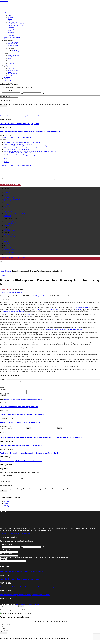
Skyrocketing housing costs (83, 307)
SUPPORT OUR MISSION (10, 185)
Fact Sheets (11, 47)
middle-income (53, 309)
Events (6, 65)
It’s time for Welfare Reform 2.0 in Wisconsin (18, 153)
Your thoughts (5, 393)
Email (2, 387)
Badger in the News (14, 55)
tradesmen (79, 309)
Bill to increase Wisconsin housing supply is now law (19, 407)
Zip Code (3, 389)
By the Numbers (13, 45)
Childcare (11, 32)
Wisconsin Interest (17, 52)
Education (11, 17)
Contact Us (7, 80)
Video (9, 60)
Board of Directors (13, 70)
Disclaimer (29, 604)
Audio (10, 62)
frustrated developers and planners (13, 311)
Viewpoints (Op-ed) (14, 43)
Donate (6, 78)
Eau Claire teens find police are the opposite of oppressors (21, 155)
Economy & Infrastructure (16, 25)
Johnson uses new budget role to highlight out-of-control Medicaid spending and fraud (30, 151)
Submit (3, 395)
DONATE (3, 259)
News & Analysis (13, 42)
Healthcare (11, 30)
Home (6, 12)
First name (3, 625)
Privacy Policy (20, 604)
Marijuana (11, 34)
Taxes (9, 15)
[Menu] (1, 261)
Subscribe (3, 106)
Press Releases (12, 57)
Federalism (11, 27)
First (21, 93)
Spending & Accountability (16, 24)
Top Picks (7, 77)
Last (43, 93)
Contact (6, 162)
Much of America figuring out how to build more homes (20, 422)
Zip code (3, 631)
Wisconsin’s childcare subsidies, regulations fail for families (22, 116)
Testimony (11, 63)
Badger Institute (7, 289)
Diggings (14, 50)
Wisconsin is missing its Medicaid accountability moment (21, 461)
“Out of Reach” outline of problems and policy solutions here (63, 329)
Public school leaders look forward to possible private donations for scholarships (30, 453)
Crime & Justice (13, 22)
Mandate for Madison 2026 (12, 37)
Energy (10, 20)
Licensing (11, 29)
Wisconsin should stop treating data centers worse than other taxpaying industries (30, 132)
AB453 (29, 314)
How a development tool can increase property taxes (19, 124)
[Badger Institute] (23, 173)
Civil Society (12, 35)
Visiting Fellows (13, 73)
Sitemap (36, 604)
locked (38, 309)
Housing (10, 19)
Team (9, 72)
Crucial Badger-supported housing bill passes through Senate (22, 415)
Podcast (10, 58)
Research (6, 38)
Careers (10, 75)
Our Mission (11, 68)
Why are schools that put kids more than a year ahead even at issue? (25, 148)
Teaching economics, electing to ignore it (16, 149)
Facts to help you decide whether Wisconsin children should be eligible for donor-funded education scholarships (41, 437)
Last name (3, 627)
